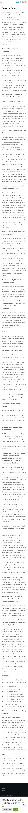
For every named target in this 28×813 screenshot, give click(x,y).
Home (3, 788)
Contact (4, 792)
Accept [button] (15, 809)
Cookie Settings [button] (7, 809)
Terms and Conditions (7, 795)
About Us (4, 790)
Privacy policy (5, 794)
